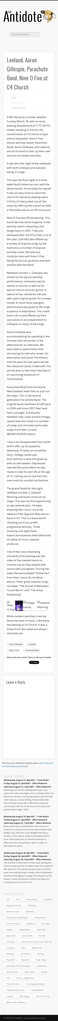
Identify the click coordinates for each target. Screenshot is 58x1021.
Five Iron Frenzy (13, 923)
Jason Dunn (11, 935)
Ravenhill (25, 960)
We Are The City (43, 996)
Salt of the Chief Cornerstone (18, 966)
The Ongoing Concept (35, 984)
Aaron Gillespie (16, 644)
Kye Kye (42, 935)
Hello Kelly (41, 929)
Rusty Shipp (41, 960)
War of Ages (25, 996)
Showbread (41, 966)
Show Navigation (47, 27)
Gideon (9, 929)
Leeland (32, 644)
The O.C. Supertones (25, 978)
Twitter (25, 42)
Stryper (44, 972)
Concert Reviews (19, 107)
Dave (14, 97)
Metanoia (10, 954)
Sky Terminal (11, 972)
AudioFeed (48, 899)
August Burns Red (13, 905)
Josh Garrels (27, 935)
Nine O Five (14, 650)
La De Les (10, 941)
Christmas (32, 905)
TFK (8, 978)
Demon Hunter (12, 911)
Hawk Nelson (24, 929)
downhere (30, 911)
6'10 (17, 899)
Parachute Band (32, 650)
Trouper (9, 996)
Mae (23, 947)
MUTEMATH (26, 954)
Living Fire (10, 947)
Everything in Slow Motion (17, 917)
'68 (7, 899)
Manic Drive (37, 947)
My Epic (41, 954)
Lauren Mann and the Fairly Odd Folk (36, 941)
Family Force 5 (40, 917)
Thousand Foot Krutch (15, 990)
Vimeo (38, 42)
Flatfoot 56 (30, 923)
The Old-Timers (13, 984)
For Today (46, 923)
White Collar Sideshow (15, 1002)
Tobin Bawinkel (37, 990)
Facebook (19, 42)
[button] (11, 606)
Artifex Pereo (31, 899)
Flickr (31, 42)
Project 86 (10, 960)
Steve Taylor (29, 972)
